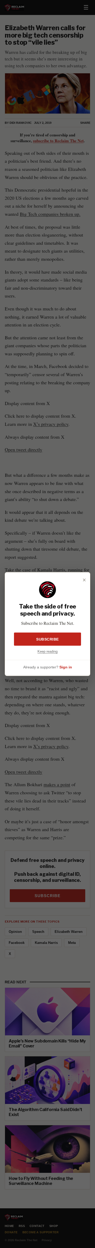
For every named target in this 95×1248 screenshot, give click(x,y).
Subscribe (47, 639)
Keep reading (47, 651)
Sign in (65, 667)
